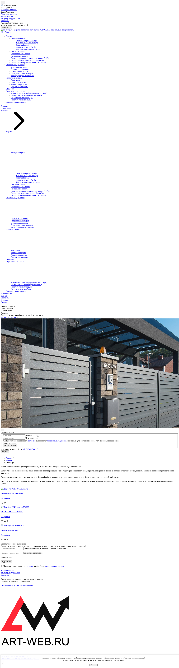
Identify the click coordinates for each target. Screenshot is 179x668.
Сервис (4, 302)
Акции (4, 296)
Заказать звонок (10, 445)
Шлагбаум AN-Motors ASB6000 (12, 512)
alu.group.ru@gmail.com (10, 18)
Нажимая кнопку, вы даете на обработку (35, 441)
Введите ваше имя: (32, 548)
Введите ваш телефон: (33, 553)
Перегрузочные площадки (22, 98)
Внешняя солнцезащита (16, 102)
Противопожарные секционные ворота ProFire (30, 58)
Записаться (6, 27)
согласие (31, 441)
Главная (4, 106)
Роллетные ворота (18, 82)
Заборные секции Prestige (26, 47)
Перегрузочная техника (15, 91)
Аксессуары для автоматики (22, 76)
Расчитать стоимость (9, 317)
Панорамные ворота (19, 56)
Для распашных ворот (20, 69)
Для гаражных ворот (19, 71)
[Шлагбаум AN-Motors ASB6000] (15, 507)
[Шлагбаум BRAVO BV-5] (12, 525)
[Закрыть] (3, 2)
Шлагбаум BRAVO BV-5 (9, 530)
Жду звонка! (6, 562)
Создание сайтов (8, 585)
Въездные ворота (18, 38)
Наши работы (6, 293)
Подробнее (5, 498)
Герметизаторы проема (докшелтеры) (26, 95)
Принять (93, 665)
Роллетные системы (14, 78)
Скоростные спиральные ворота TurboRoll (28, 62)
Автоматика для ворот (15, 65)
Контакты (5, 21)
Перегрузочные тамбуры (21, 100)
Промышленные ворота (20, 54)
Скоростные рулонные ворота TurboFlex (27, 60)
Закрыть (5, 452)
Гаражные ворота (18, 51)
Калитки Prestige (22, 45)
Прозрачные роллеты (19, 87)
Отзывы (4, 300)
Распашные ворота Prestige (27, 43)
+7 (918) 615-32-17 (8, 16)
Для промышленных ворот (22, 73)
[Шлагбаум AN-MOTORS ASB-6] (15, 489)
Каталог (4, 110)
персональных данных (56, 441)
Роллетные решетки (19, 84)
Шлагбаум (10, 89)
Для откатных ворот (19, 67)
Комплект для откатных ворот (28, 49)
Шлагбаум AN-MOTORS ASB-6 (12, 494)
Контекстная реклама (24, 585)
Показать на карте (9, 10)
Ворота (9, 36)
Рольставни (15, 80)
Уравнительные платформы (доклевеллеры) (29, 93)
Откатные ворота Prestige (26, 41)
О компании (6, 108)
